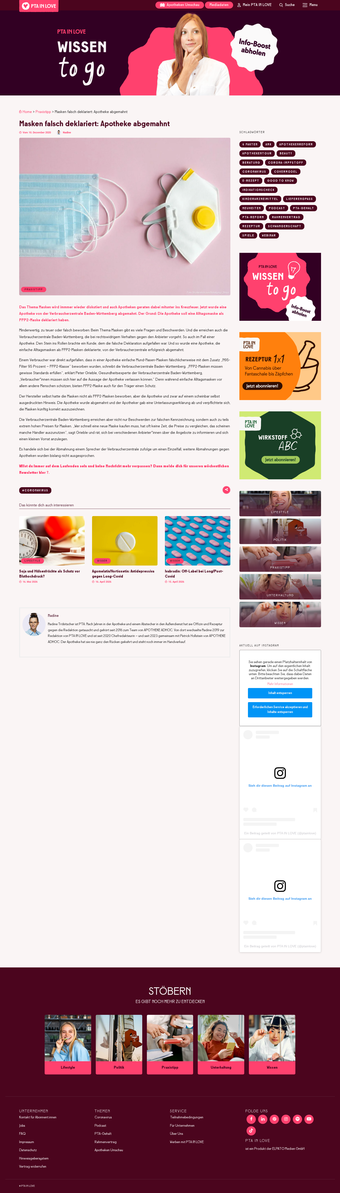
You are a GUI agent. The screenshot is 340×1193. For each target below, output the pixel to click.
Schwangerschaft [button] (284, 226)
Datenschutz (28, 1150)
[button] (170, 52)
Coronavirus (103, 1117)
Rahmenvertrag (106, 1142)
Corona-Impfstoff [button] (285, 163)
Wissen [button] (102, 561)
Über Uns (176, 1134)
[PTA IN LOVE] (39, 6)
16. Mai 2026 (29, 581)
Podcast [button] (277, 208)
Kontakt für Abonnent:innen (37, 1117)
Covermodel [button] (285, 172)
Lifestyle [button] (32, 561)
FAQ (22, 1134)
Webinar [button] (269, 236)
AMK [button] (269, 145)
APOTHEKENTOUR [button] (257, 154)
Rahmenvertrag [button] (286, 217)
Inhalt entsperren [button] (280, 693)
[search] (287, 5)
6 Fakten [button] (250, 145)
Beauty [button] (286, 154)
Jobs (22, 1125)
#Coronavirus (35, 490)
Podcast (100, 1125)
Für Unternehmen (182, 1125)
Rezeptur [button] (251, 226)
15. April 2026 (176, 581)
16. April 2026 (103, 581)
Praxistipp (43, 112)
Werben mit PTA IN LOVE (187, 1142)
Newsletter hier (32, 472)
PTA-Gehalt (103, 1134)
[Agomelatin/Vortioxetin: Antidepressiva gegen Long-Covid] (125, 564)
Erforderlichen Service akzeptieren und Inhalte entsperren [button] (280, 710)
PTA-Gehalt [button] (303, 208)
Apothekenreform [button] (296, 145)
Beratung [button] (251, 163)
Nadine (67, 132)
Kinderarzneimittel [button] (260, 199)
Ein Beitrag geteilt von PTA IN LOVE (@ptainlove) (280, 833)
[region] (170, 52)
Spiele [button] (248, 236)
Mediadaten (219, 5)
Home (27, 112)
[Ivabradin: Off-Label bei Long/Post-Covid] (197, 564)
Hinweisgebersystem (34, 1158)
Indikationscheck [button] (258, 190)
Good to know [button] (280, 181)
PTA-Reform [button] (253, 217)
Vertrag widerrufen (32, 1167)
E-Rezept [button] (250, 181)
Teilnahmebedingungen (186, 1117)
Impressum (26, 1142)
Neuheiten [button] (251, 208)
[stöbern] (68, 1045)
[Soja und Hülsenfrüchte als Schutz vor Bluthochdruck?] (52, 564)
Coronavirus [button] (254, 172)
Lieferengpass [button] (299, 199)
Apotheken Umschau (182, 5)
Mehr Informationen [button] (280, 684)
